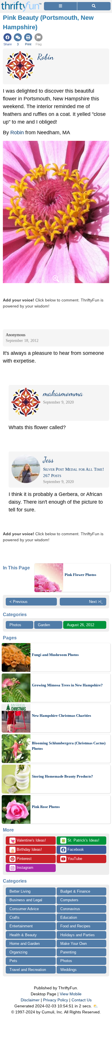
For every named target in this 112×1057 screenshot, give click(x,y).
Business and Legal (25, 900)
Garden (44, 625)
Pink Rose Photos (46, 807)
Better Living (19, 891)
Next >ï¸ (96, 601)
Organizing (18, 952)
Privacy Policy (55, 1000)
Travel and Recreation (27, 970)
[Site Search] (94, 6)
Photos (15, 625)
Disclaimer (30, 1000)
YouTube (74, 858)
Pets (13, 961)
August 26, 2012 (80, 625)
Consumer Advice (24, 909)
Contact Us (82, 1000)
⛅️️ (95, 1006)
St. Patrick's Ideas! (80, 840)
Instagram (24, 867)
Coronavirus (70, 909)
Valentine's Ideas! (28, 840)
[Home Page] (21, 3)
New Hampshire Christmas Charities (61, 715)
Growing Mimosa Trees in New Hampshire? (67, 685)
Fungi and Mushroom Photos (55, 655)
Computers (69, 900)
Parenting (68, 952)
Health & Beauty (23, 935)
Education (68, 917)
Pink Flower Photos (80, 575)
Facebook (75, 849)
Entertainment (21, 926)
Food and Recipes (75, 926)
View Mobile (71, 994)
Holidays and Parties (77, 935)
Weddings (68, 970)
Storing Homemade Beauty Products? (62, 776)
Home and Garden (24, 943)
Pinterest (24, 858)
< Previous (18, 601)
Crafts (14, 917)
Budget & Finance (75, 891)
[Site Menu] (60, 6)
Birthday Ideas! (26, 849)
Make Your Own (73, 943)
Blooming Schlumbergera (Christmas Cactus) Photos (68, 746)
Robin (17, 132)
